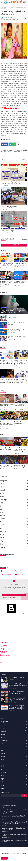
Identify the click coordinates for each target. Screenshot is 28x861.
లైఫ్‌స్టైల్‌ (14, 535)
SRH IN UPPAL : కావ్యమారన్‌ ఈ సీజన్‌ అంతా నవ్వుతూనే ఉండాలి (20, 467)
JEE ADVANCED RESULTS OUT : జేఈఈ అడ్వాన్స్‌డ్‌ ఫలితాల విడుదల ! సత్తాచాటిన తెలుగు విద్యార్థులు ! (21, 363)
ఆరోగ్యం (14, 493)
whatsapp (22, 571)
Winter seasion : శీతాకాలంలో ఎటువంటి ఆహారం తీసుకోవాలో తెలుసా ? (6, 424)
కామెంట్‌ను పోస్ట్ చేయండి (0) (14, 245)
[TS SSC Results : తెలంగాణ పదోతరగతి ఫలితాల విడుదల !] (3, 318)
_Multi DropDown (4, 642)
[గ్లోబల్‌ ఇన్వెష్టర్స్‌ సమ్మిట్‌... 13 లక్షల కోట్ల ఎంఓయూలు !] (3, 338)
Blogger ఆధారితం (13, 614)
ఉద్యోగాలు (14, 503)
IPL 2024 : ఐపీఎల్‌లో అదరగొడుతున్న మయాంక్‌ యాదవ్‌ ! (6, 467)
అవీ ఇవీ (14, 484)
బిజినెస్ (14, 525)
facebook (8, 571)
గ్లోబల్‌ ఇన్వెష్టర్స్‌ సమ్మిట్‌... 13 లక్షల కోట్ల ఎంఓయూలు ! (16, 337)
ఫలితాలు (14, 522)
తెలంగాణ (6, 7)
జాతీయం (14, 513)
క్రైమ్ (14, 509)
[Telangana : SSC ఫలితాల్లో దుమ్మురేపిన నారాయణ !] (3, 325)
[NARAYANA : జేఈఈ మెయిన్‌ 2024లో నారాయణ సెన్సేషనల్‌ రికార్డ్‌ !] (3, 332)
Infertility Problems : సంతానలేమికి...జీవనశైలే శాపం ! (19, 406)
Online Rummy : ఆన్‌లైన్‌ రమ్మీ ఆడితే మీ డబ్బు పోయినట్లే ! (20, 282)
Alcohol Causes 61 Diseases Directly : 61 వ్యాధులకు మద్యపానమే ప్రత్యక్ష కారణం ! (6, 381)
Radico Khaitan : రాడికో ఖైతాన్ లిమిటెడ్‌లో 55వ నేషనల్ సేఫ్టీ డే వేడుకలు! (13, 207)
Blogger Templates (11, 850)
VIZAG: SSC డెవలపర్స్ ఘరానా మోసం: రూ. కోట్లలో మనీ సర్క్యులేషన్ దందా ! (18, 686)
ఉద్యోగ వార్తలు (14, 500)
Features (2, 641)
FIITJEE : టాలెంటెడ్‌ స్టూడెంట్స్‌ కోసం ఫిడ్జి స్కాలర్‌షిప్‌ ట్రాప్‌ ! (6, 264)
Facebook (5, 144)
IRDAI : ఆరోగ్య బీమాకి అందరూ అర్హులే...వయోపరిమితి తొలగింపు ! (7, 406)
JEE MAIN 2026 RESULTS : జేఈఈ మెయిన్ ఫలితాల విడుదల (14, 835)
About (1, 662)
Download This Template (5, 655)
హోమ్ (2, 7)
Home (1, 661)
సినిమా (14, 544)
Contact (2, 664)
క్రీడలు (14, 506)
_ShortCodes (3, 647)
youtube (22, 575)
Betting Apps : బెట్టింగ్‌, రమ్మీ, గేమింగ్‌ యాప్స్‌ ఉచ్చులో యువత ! (20, 265)
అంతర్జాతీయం (14, 481)
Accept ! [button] (4, 858)
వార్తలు (14, 538)
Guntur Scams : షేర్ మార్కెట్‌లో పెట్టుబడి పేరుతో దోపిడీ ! (16, 692)
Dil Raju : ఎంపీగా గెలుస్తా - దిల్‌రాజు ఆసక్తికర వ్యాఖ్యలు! (14, 840)
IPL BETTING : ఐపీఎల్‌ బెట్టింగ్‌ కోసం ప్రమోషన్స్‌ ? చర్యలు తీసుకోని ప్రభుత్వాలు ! (6, 283)
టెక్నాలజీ (14, 516)
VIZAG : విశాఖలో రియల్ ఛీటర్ (16, 678)
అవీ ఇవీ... (14, 487)
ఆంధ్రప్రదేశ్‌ (14, 490)
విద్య (14, 541)
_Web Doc (2, 653)
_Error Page (3, 650)
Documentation (3, 651)
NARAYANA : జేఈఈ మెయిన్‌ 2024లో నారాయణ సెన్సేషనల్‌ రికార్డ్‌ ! (16, 330)
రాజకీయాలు (14, 532)
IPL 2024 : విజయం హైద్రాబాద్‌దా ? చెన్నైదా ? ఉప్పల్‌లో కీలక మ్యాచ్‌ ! (19, 449)
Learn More (3, 855)
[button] (27, 2)
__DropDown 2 (3, 645)
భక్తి (14, 528)
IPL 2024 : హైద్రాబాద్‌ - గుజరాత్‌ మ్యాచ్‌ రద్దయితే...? (6, 448)
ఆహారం (14, 497)
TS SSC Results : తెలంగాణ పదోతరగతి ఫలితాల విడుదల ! (16, 317)
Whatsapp (14, 144)
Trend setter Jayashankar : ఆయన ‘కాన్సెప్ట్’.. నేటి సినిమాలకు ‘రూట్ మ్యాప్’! (17, 700)
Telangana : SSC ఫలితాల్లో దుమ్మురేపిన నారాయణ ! (17, 323)
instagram (8, 575)
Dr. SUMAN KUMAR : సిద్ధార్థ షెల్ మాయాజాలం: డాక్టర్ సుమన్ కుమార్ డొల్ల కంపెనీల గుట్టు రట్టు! (13, 183)
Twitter (10, 144)
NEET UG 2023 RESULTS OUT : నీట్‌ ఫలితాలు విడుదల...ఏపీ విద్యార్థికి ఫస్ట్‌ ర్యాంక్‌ (20, 381)
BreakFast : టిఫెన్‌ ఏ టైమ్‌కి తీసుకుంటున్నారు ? (20, 422)
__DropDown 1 (3, 644)
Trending (14, 547)
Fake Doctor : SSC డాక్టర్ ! (8, 231)
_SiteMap (2, 648)
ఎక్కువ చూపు (24, 160)
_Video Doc (2, 654)
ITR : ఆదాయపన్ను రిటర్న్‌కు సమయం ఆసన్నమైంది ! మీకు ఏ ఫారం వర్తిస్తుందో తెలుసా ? (6, 362)
